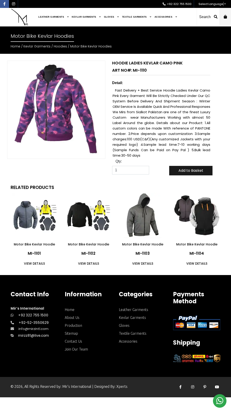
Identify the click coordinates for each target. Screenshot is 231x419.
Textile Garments (135, 17)
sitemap (71, 333)
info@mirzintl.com (33, 328)
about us (72, 317)
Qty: (119, 161)
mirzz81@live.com (33, 335)
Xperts (121, 386)
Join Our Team (76, 349)
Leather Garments (51, 17)
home (69, 310)
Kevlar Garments (84, 17)
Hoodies (60, 46)
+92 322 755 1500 (179, 4)
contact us (73, 341)
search (205, 17)
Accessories (164, 17)
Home (15, 46)
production (73, 325)
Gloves (109, 17)
